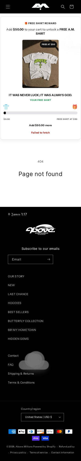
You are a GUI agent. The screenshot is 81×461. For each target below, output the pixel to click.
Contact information (62, 452)
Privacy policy (18, 452)
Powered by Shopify (44, 446)
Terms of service (39, 452)
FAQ (11, 364)
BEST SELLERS (18, 312)
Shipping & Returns (21, 373)
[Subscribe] (48, 259)
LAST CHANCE (18, 294)
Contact (13, 355)
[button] (8, 6)
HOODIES (14, 303)
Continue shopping (40, 188)
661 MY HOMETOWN (22, 330)
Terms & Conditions (21, 382)
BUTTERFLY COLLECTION (25, 321)
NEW (11, 285)
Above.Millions (24, 446)
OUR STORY (16, 276)
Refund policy (67, 446)
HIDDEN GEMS (18, 339)
